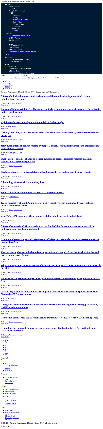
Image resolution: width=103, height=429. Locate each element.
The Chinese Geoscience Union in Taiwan (22, 426)
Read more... (5, 105)
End (6, 354)
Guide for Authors (10, 404)
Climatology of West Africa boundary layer (23, 182)
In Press (7, 81)
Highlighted (8, 88)
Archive (23, 78)
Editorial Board (10, 416)
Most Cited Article (10, 393)
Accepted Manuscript (11, 365)
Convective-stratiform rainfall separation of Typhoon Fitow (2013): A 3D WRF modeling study (49, 317)
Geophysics (12, 298)
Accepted (8, 83)
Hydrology (12, 126)
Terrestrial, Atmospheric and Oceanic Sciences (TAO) (18, 2)
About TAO (9, 410)
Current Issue (9, 85)
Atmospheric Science (35, 78)
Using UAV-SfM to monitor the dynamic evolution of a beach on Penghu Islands (41, 216)
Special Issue (9, 383)
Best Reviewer (9, 391)
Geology (12, 220)
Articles (17, 78)
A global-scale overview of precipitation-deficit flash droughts (32, 122)
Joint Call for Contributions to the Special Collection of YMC (32, 192)
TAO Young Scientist (11, 389)
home (11, 78)
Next (6, 353)
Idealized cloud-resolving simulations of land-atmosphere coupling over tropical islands (46, 172)
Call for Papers (14, 197)
